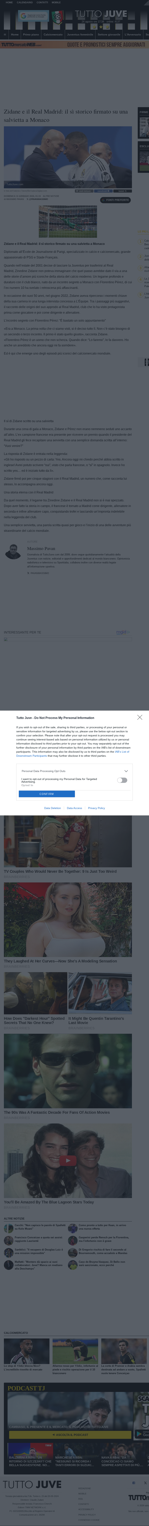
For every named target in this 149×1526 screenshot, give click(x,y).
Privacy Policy (96, 808)
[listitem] (74, 771)
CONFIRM (47, 794)
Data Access (74, 808)
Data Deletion (52, 808)
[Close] (141, 718)
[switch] (122, 780)
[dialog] (74, 763)
